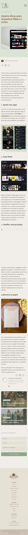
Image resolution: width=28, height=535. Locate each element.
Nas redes (14, 502)
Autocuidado (14, 490)
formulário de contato (14, 522)
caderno (9, 346)
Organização (14, 497)
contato (14, 521)
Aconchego (14, 486)
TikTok (14, 510)
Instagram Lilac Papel (14, 504)
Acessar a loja (14, 515)
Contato (14, 499)
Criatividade (14, 492)
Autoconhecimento (14, 488)
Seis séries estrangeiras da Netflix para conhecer (13, 421)
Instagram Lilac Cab (14, 506)
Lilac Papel (14, 514)
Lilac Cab (14, 482)
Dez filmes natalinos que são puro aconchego (13, 404)
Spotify (14, 508)
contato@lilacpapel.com (14, 525)
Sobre (14, 484)
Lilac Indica (14, 494)
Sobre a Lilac (14, 517)
